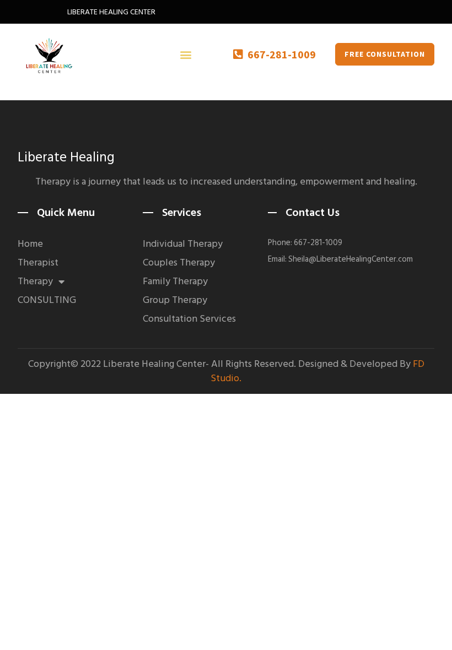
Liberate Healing (66, 157)
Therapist (38, 263)
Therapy (35, 281)
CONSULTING (47, 300)
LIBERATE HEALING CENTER (111, 12)
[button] (185, 54)
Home (30, 244)
